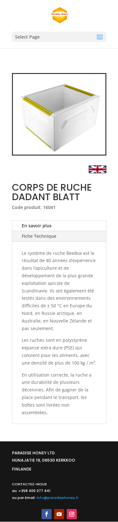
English (97, 169)
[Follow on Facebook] (47, 514)
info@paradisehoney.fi (57, 497)
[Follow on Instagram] (72, 514)
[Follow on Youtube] (59, 514)
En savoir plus (37, 226)
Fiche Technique (39, 236)
